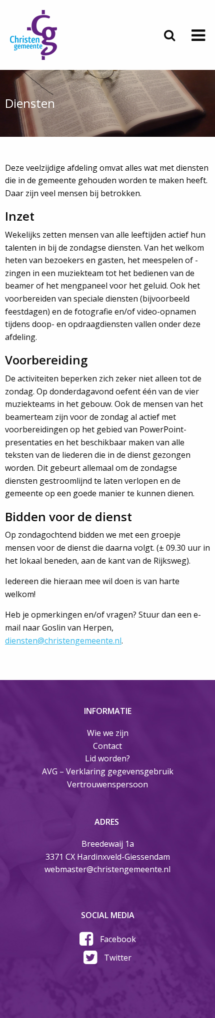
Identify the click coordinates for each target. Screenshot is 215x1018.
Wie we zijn (107, 732)
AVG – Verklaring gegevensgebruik (108, 771)
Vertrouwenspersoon (107, 784)
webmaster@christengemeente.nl (107, 869)
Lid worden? (107, 758)
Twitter (118, 957)
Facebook (118, 939)
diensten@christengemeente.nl (63, 640)
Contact (107, 745)
